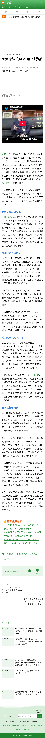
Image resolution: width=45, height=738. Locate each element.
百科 (34, 7)
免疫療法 (6, 154)
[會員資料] (39, 3)
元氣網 (8, 54)
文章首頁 (18, 729)
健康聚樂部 (16, 726)
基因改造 (34, 375)
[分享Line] (17, 11)
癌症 (13, 54)
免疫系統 (6, 182)
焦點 (3, 7)
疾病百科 (33, 726)
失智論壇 (18, 7)
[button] (42, 7)
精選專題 (25, 726)
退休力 (40, 726)
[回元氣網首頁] (8, 2)
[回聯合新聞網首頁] (3, 3)
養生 (10, 7)
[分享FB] (5, 11)
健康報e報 (11, 716)
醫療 (27, 7)
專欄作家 (26, 729)
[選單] (42, 3)
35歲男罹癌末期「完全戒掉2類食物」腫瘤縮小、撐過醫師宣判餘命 (24, 17)
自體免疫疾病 (8, 216)
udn (3, 54)
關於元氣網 (6, 726)
